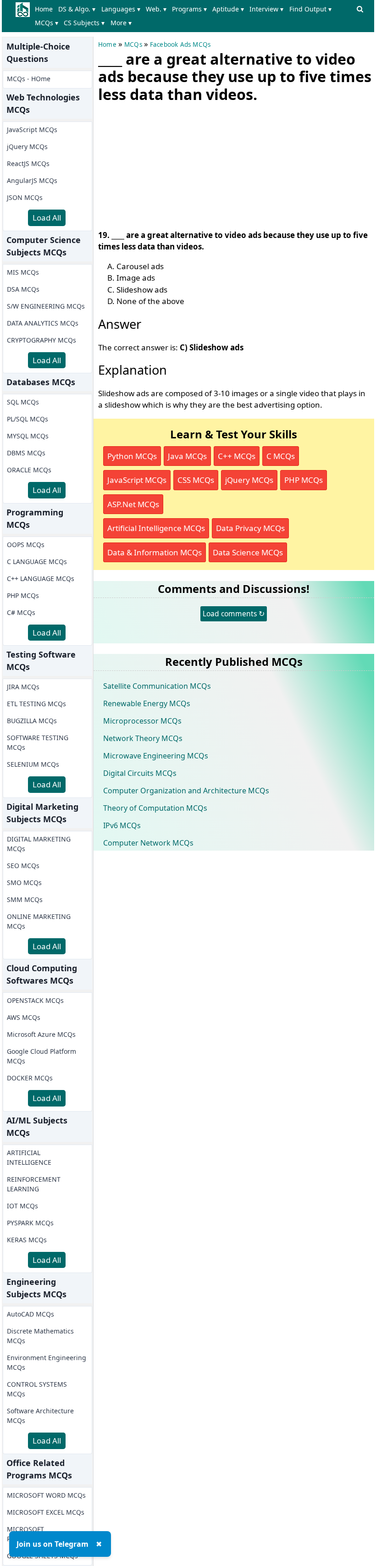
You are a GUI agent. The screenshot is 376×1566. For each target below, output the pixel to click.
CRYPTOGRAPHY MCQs (41, 340)
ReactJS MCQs (28, 163)
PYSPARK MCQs (30, 1222)
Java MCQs (187, 456)
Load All (47, 217)
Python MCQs (132, 456)
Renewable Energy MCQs (146, 703)
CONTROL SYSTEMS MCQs (37, 1389)
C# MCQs (21, 612)
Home (44, 9)
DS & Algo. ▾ (76, 9)
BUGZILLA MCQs (32, 720)
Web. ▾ (156, 9)
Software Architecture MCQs (40, 1415)
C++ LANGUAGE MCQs (40, 578)
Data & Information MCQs (154, 552)
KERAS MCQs (27, 1239)
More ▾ (121, 22)
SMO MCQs (24, 882)
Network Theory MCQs (142, 738)
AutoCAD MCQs (30, 1314)
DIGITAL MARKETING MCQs (39, 844)
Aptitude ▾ (228, 9)
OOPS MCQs (25, 544)
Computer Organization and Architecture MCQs (186, 791)
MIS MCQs (23, 272)
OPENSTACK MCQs (35, 1000)
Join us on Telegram (52, 1544)
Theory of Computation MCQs (155, 808)
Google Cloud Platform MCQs (41, 1056)
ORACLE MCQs (29, 469)
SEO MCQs (23, 865)
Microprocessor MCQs (142, 721)
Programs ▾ (189, 9)
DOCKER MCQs (30, 1078)
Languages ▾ (120, 9)
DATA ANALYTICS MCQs (42, 323)
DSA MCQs (23, 289)
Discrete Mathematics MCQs (40, 1336)
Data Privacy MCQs (250, 528)
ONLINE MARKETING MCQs (39, 921)
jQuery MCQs (27, 146)
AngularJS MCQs (32, 180)
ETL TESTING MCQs (36, 703)
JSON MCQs (25, 197)
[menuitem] (45, 9)
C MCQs (280, 456)
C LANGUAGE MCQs (37, 561)
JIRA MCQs (23, 686)
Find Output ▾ (310, 9)
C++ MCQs (236, 456)
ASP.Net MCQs (133, 504)
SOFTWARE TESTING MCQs (37, 742)
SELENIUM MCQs (33, 764)
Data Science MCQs (248, 552)
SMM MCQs (25, 899)
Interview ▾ (266, 9)
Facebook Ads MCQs (180, 44)
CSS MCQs (195, 480)
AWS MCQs (23, 1017)
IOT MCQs (22, 1205)
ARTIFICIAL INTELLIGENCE (29, 1157)
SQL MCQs (23, 402)
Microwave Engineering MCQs (155, 756)
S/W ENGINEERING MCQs (46, 306)
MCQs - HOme (28, 78)
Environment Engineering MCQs (46, 1362)
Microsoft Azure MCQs (41, 1034)
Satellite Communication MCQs (157, 686)
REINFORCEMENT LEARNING (34, 1184)
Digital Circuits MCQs (140, 773)
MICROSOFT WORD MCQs (46, 1495)
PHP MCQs (23, 595)
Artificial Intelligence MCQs (156, 528)
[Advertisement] (167, 164)
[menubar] (192, 16)
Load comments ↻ (234, 614)
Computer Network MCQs (148, 843)
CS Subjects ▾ (84, 22)
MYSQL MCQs (28, 436)
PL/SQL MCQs (27, 419)
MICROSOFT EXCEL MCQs (45, 1512)
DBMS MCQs (26, 452)
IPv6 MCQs (122, 825)
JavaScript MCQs (32, 129)
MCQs (133, 44)
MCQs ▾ (46, 22)
